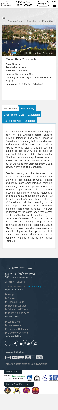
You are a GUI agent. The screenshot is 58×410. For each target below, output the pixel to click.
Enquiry (43, 4)
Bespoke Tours (16, 302)
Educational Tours (18, 309)
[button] (6, 40)
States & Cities (15, 21)
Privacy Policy (34, 286)
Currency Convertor (18, 332)
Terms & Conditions (18, 313)
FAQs (11, 294)
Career (11, 298)
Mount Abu (47, 21)
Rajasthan (32, 21)
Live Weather (15, 325)
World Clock (14, 321)
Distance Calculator (18, 329)
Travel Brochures (17, 305)
